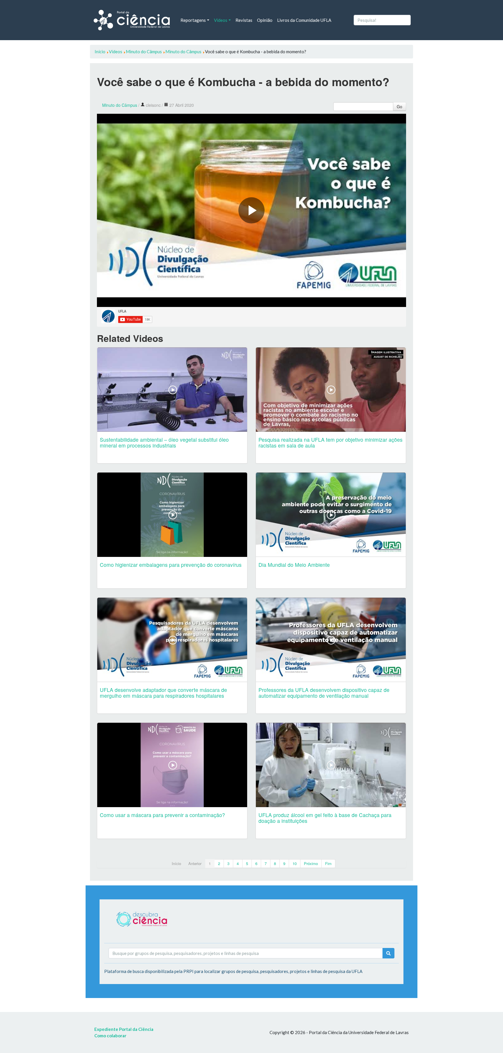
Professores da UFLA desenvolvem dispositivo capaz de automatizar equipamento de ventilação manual (323, 692)
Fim (328, 863)
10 (295, 863)
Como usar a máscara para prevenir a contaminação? (162, 814)
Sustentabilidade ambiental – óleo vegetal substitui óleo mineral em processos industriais (164, 442)
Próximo (311, 863)
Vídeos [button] (220, 20)
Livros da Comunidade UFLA (304, 20)
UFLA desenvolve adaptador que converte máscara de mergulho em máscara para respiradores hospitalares (163, 692)
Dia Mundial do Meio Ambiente (294, 564)
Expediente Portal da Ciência (123, 1029)
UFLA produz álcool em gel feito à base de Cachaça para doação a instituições (325, 817)
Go (399, 106)
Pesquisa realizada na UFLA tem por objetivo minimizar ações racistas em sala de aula (330, 442)
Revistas (243, 20)
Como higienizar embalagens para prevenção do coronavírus (171, 564)
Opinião (264, 20)
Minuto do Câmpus (119, 105)
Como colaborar (110, 1035)
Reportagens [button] (193, 20)
